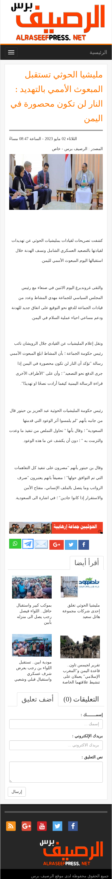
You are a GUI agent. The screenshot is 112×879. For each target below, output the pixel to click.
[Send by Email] (41, 544)
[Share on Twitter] (71, 545)
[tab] (87, 563)
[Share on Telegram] (28, 543)
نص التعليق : (92, 757)
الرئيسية (98, 52)
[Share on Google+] (56, 545)
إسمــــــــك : (92, 715)
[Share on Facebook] (83, 545)
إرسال (16, 792)
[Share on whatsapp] (15, 544)
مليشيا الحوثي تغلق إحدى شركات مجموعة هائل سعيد (81, 611)
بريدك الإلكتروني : (87, 736)
